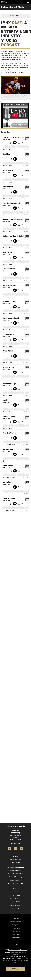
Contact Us (15, 918)
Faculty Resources (15, 880)
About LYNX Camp (15, 898)
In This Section (14, 16)
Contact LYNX (16, 908)
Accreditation (15, 938)
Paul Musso (19, 63)
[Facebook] (9, 850)
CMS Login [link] (15, 969)
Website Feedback (15, 921)
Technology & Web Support (15, 873)
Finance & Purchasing (15, 877)
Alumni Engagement (15, 859)
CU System (15, 925)
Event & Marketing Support (15, 883)
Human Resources (15, 870)
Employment (15, 941)
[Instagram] (15, 850)
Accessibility (15, 934)
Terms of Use (15, 931)
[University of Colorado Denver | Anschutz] (5, 2)
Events (15, 891)
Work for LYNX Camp (15, 905)
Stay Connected (15, 862)
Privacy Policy (15, 928)
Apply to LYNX (15, 902)
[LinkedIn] (21, 850)
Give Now (15, 944)
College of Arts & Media (12, 7)
